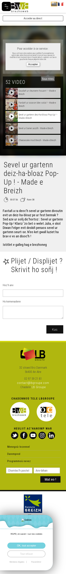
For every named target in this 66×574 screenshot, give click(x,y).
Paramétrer (36, 562)
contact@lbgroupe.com (33, 383)
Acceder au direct (33, 18)
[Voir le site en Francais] (60, 4)
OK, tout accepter (26, 545)
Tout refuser (26, 553)
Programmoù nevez (19, 461)
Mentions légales (17, 562)
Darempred (13, 454)
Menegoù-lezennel (18, 446)
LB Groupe (39, 387)
